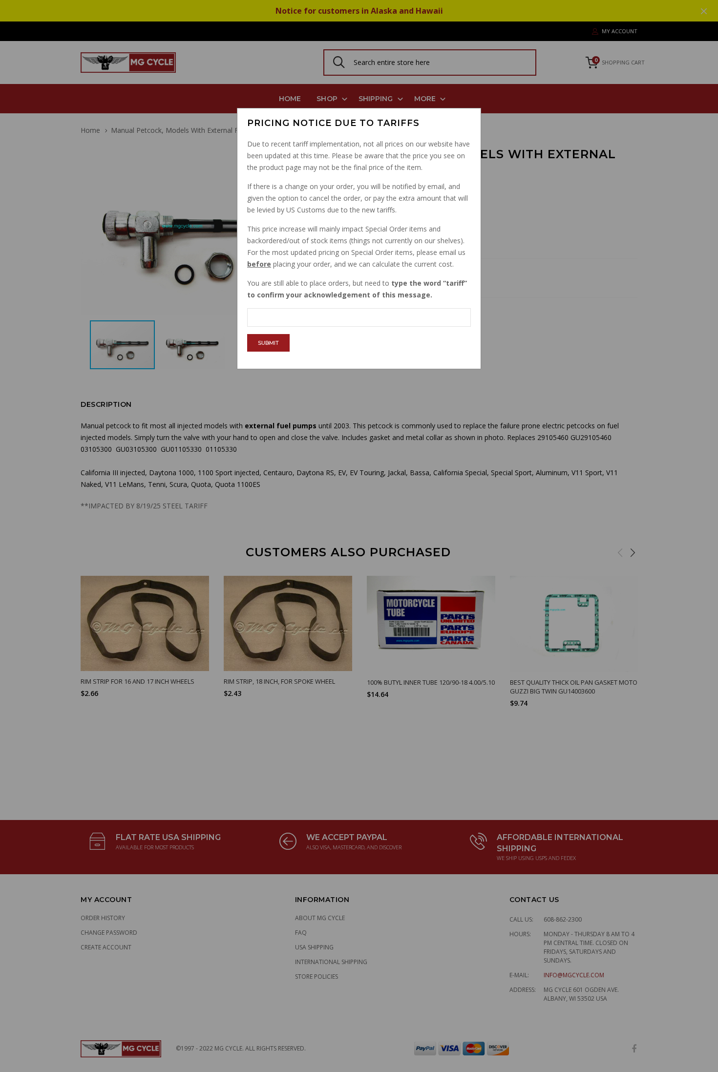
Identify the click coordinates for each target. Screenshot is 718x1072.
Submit (268, 342)
